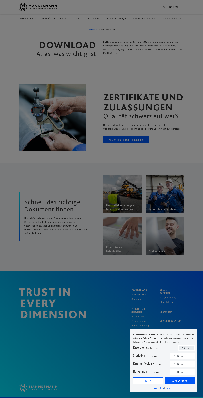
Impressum (169, 388)
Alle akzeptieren (179, 380)
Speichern (148, 380)
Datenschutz (159, 388)
